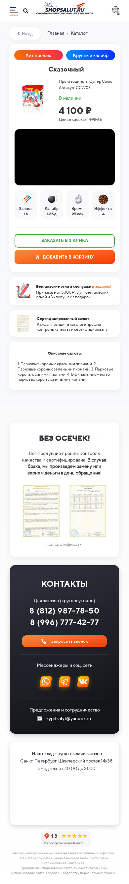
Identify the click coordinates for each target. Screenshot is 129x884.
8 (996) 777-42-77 (64, 622)
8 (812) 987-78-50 (64, 610)
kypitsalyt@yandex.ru (68, 718)
